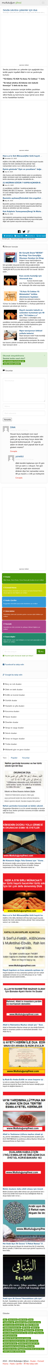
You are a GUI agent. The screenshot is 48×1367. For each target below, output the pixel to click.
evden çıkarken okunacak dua (14, 1351)
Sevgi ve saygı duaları (28, 12)
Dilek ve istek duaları (14, 689)
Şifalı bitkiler (10, 611)
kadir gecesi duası (10, 1335)
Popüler (14, 758)
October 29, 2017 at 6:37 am (19, 430)
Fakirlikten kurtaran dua (12, 1327)
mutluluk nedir (21, 1322)
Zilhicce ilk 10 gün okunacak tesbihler (17, 1338)
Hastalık (8, 624)
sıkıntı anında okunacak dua (13, 1325)
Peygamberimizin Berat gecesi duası (31, 1349)
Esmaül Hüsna (10, 588)
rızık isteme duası (10, 1349)
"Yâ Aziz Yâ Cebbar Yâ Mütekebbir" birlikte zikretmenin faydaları (29, 294)
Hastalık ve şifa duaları (14, 706)
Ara (41, 651)
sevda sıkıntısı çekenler (12, 364)
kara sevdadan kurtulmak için (14, 361)
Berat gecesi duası (10, 1343)
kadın (31, 1333)
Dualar (17, 12)
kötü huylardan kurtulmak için (14, 1346)
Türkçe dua (39, 1333)
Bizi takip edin (32, 1364)
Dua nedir (30, 1346)
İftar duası (26, 1327)
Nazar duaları (11, 717)
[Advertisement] (24, 39)
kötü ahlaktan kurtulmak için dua (15, 1333)
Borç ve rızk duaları (13, 684)
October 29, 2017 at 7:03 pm (24, 459)
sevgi (31, 1319)
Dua (5, 1319)
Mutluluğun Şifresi (8, 12)
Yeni (4, 758)
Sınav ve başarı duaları (15, 739)
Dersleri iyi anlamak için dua (28, 1343)
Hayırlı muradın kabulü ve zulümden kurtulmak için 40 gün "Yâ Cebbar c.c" (31, 312)
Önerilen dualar (11, 722)
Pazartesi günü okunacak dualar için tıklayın (19, 655)
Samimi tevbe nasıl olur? (14, 358)
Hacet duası (13, 1319)
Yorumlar (26, 758)
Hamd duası (29, 1330)
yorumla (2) (31, 236)
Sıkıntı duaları (11, 733)
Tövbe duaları (11, 744)
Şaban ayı (35, 1327)
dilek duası (23, 1319)
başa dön (19, 236)
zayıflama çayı (8, 1322)
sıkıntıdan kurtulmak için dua (14, 1341)
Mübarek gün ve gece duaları (17, 749)
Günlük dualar (11, 700)
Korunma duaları (12, 711)
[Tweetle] (24, 231)
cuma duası (8, 1330)
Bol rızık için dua (34, 1322)
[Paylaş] (19, 231)
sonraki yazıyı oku (9, 236)
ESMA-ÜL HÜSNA (32, 1325)
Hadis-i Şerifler (11, 600)
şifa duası (38, 1330)
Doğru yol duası (31, 1341)
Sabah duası (18, 1330)
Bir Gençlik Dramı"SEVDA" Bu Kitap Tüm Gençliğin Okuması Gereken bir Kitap (31, 255)
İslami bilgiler (10, 637)
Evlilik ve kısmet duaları (15, 695)
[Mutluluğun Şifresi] (12, 2)
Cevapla (13, 451)
